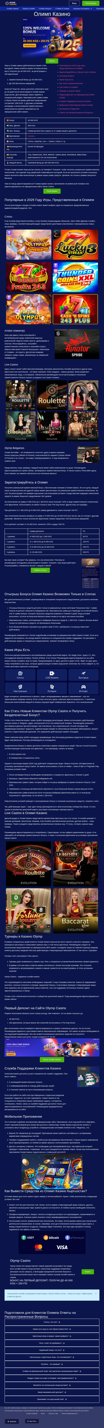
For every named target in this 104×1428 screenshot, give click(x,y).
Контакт (43, 1413)
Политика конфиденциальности (70, 1413)
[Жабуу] (95, 1293)
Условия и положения (31, 1413)
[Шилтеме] (12, 3)
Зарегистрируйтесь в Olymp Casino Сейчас (77, 72)
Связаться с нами (53, 1413)
